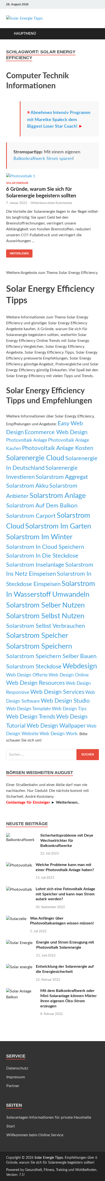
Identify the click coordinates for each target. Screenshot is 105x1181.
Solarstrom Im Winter (39, 537)
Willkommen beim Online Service (34, 1135)
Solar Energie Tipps (48, 1157)
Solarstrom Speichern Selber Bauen (51, 656)
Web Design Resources (35, 683)
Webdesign (80, 666)
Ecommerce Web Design (56, 432)
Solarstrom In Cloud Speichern (45, 547)
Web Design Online (69, 675)
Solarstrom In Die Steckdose (42, 556)
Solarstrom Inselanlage (35, 565)
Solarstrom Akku (27, 486)
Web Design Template (28, 709)
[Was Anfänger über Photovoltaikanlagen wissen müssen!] (16, 919)
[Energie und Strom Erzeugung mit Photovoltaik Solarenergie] (19, 943)
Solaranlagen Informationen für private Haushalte (48, 1117)
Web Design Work (58, 733)
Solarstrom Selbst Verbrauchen (45, 626)
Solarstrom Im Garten (58, 526)
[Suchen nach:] (52, 754)
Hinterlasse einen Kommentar (51, 203)
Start (10, 1126)
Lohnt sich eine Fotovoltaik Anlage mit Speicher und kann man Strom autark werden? (65, 894)
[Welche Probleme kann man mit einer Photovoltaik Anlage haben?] (19, 865)
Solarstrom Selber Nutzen (45, 605)
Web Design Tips (69, 709)
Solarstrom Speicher (37, 635)
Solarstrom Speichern (39, 646)
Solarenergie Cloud (35, 458)
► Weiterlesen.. (65, 802)
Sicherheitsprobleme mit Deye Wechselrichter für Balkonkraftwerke (66, 840)
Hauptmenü (25, 33)
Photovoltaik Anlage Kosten (57, 448)
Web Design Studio (65, 701)
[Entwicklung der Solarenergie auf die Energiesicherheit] (19, 967)
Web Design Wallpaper (56, 726)
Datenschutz (17, 1068)
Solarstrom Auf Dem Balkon (41, 506)
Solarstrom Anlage (58, 495)
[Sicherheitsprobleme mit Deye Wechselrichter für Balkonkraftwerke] (21, 836)
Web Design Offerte (27, 675)
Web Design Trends (30, 717)
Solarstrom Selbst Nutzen (45, 616)
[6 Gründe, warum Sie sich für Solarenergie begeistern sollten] (52, 177)
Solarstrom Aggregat (62, 477)
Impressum (15, 1077)
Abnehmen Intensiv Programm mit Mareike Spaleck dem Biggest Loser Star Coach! (58, 120)
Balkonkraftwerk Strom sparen (43, 159)
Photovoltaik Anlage (26, 440)
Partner (12, 1086)
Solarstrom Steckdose (34, 667)
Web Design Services (57, 692)
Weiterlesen (19, 253)
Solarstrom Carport (31, 516)
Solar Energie (17, 182)
